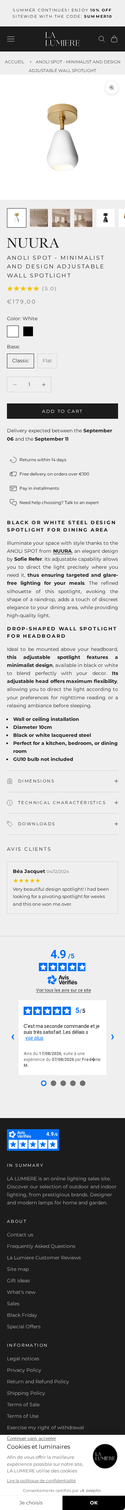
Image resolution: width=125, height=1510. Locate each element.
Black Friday (22, 1315)
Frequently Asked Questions (41, 1246)
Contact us (20, 1235)
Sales (13, 1303)
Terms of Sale (23, 1404)
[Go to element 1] (16, 218)
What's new (21, 1292)
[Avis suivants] (112, 1038)
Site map (18, 1269)
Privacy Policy (24, 1370)
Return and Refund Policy (38, 1381)
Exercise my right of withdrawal (45, 1427)
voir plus (34, 1038)
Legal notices (23, 1358)
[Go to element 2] (39, 218)
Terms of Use (23, 1416)
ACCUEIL (14, 61)
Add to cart (62, 411)
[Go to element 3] (61, 218)
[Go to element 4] (83, 218)
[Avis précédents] (12, 1038)
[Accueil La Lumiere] (62, 39)
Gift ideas (18, 1280)
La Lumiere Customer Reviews (44, 1258)
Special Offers (24, 1326)
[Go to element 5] (105, 218)
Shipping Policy (26, 1393)
